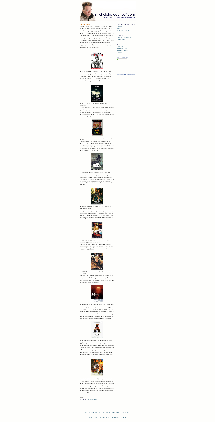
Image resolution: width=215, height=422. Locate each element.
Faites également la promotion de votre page (126, 74)
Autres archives (92, 399)
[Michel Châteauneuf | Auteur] (122, 73)
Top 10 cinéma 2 (85, 24)
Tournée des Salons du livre (123, 30)
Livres (118, 28)
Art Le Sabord (120, 46)
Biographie (119, 26)
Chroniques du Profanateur (123, 37)
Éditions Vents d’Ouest (122, 48)
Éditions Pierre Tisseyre (122, 50)
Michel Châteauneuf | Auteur (122, 57)
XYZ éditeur (119, 52)
